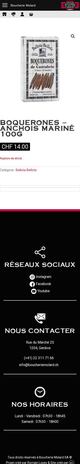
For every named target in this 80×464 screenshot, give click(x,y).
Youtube (43, 291)
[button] (73, 36)
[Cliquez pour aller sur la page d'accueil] (70, 5)
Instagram (43, 277)
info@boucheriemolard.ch (38, 365)
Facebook (43, 284)
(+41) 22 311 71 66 (39, 358)
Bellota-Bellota (26, 170)
